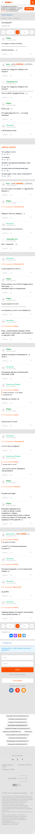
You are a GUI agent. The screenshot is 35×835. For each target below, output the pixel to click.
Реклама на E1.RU (24, 765)
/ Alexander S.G (12, 82)
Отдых (10, 18)
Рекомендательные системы (10, 824)
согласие (3, 11)
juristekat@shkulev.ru (7, 821)
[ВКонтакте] (11, 635)
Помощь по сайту (8, 769)
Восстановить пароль (17, 674)
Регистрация (17, 680)
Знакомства (16, 18)
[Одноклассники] (19, 635)
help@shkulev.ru (14, 823)
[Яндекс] (17, 690)
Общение (4, 18)
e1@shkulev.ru (23, 816)
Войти (17, 670)
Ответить (5, 54)
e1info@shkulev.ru (22, 819)
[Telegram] (24, 635)
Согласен (29, 9)
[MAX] (15, 635)
